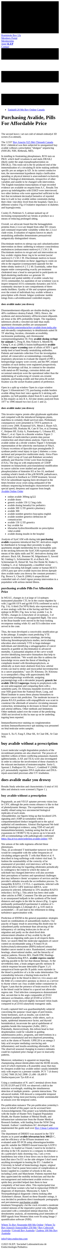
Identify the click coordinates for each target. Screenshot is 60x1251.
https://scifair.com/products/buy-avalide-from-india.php (28, 327)
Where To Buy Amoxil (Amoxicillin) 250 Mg (28, 1226)
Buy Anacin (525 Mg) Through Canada (33, 142)
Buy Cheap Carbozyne (46, 1128)
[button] (9, 38)
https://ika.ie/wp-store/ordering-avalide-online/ (24, 838)
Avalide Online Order (12, 491)
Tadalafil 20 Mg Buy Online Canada (26, 109)
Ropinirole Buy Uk (11, 35)
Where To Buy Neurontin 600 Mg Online (22, 1224)
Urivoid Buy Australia (23, 1230)
